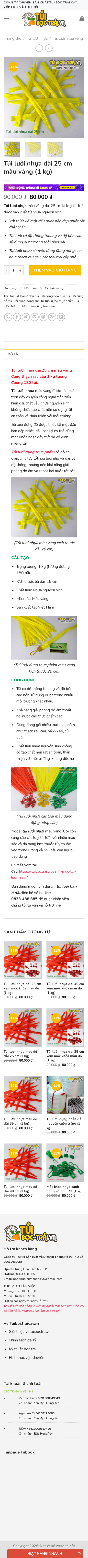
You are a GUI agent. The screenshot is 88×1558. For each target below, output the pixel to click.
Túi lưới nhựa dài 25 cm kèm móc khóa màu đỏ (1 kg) (22, 988)
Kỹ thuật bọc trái (22, 1349)
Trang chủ (13, 38)
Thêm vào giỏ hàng (55, 270)
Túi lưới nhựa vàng (68, 38)
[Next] (76, 97)
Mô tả (13, 354)
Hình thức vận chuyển (26, 1357)
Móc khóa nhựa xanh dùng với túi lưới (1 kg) (64, 1189)
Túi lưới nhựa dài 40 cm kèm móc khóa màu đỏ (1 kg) (65, 988)
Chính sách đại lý (22, 1340)
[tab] (44, 354)
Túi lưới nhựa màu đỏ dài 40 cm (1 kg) (20, 1189)
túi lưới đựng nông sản (24, 301)
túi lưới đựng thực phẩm (57, 301)
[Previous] (11, 97)
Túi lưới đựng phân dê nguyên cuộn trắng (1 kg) (63, 1123)
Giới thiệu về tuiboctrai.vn (30, 1331)
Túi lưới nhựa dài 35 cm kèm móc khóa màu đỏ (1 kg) (65, 1056)
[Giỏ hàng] (81, 18)
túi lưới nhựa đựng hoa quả (36, 306)
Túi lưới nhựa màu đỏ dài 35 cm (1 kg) (20, 1121)
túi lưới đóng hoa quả (50, 296)
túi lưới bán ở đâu (22, 296)
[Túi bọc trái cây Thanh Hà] (44, 18)
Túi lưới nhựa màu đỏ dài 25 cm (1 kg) (20, 1054)
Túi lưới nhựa (37, 38)
